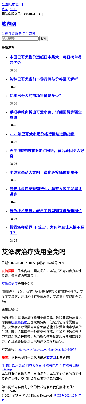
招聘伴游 (52, 365)
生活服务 (15, 33)
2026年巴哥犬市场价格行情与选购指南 (42, 134)
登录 (5, 9)
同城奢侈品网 (35, 365)
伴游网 (6, 365)
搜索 (43, 38)
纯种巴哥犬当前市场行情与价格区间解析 (44, 79)
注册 (13, 9)
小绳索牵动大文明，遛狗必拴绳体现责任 (44, 172)
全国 (12, 4)
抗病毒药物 (19, 322)
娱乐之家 (18, 365)
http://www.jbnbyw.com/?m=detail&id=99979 (47, 349)
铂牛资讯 (28, 33)
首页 (5, 33)
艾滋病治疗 (10, 283)
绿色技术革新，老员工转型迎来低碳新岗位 (46, 211)
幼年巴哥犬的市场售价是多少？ (36, 95)
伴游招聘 (65, 365)
